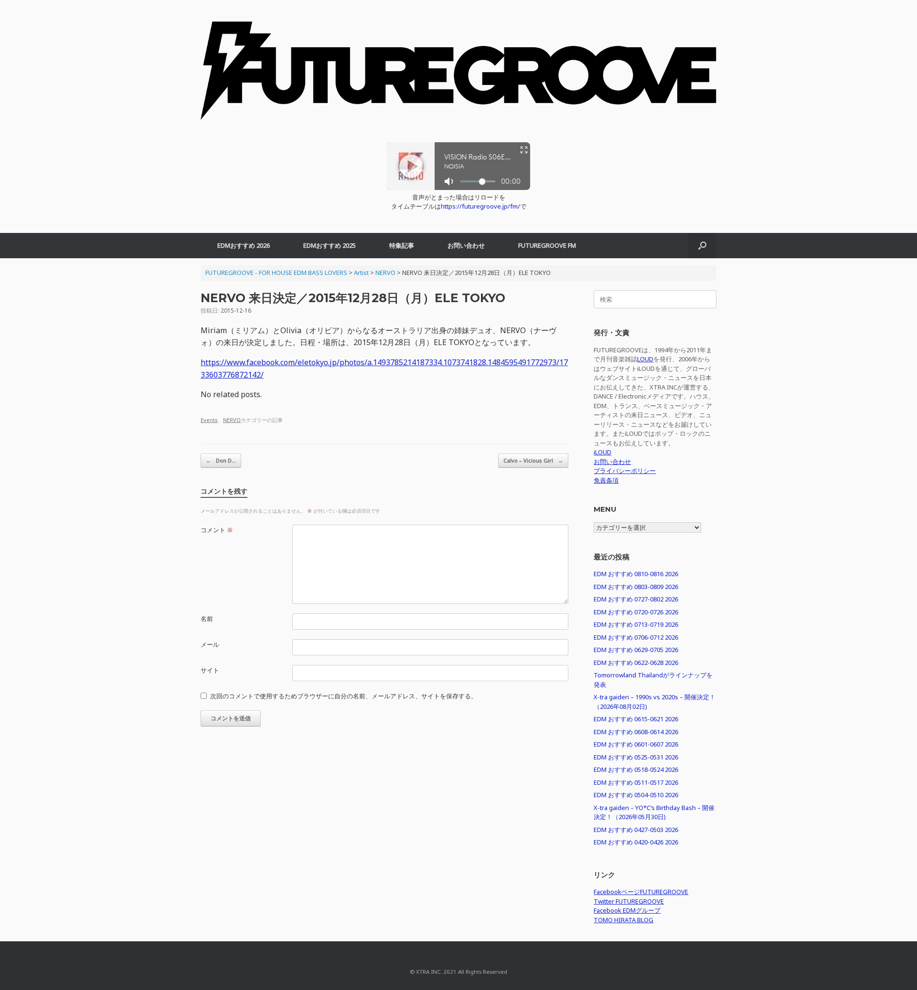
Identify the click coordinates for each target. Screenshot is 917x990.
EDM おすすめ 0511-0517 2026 (636, 782)
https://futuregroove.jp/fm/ (480, 206)
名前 (207, 618)
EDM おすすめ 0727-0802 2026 (636, 599)
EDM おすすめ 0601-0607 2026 (636, 744)
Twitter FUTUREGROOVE (629, 901)
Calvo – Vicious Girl (533, 460)
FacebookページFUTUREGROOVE (641, 891)
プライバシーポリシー (625, 470)
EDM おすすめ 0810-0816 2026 (636, 573)
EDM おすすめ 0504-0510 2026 (636, 794)
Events (209, 419)
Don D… (221, 460)
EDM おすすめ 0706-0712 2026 (636, 637)
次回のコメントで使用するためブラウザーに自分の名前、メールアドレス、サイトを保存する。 (343, 696)
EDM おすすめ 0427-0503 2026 (636, 829)
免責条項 (606, 480)
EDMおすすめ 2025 (329, 245)
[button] (702, 245)
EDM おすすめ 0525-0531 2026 (636, 757)
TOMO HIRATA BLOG (623, 920)
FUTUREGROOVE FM (547, 245)
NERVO (232, 419)
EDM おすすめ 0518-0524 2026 (636, 769)
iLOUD (602, 452)
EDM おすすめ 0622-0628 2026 (636, 662)
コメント (217, 530)
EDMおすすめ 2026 (243, 245)
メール (210, 644)
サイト (210, 670)
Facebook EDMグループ (627, 910)
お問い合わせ (466, 245)
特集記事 (401, 245)
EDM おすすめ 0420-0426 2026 (636, 842)
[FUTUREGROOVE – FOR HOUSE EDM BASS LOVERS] (458, 75)
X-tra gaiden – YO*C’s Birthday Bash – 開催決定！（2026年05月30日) (654, 812)
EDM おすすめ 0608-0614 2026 (636, 731)
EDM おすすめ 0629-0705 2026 (636, 649)
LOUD (645, 359)
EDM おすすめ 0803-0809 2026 (636, 586)
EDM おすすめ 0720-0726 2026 (636, 612)
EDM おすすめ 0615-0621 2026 (636, 719)
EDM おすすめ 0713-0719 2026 (636, 624)
